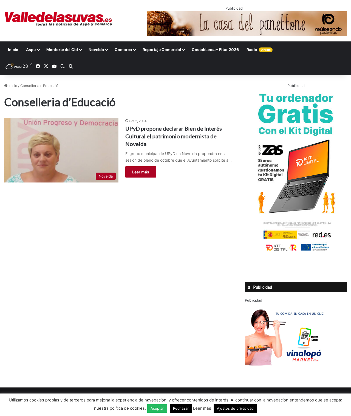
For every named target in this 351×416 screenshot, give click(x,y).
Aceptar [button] (157, 408)
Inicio (13, 49)
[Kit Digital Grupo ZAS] (296, 252)
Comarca (123, 49)
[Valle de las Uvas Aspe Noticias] (58, 19)
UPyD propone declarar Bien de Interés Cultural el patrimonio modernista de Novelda (173, 136)
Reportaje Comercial (162, 49)
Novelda (96, 49)
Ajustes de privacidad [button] (235, 408)
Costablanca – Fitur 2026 (215, 49)
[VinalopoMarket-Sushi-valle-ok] (286, 370)
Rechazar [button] (181, 408)
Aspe (31, 49)
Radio (259, 49)
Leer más (140, 172)
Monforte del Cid (62, 49)
